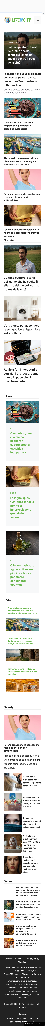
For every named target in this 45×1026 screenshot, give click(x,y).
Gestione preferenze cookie (34, 1024)
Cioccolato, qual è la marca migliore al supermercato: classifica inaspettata (18, 125)
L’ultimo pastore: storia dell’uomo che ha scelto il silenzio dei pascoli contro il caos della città (23, 54)
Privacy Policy (33, 959)
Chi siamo (9, 959)
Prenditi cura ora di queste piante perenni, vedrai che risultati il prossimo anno (28, 904)
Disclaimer (22, 962)
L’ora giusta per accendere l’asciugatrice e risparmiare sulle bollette (22, 329)
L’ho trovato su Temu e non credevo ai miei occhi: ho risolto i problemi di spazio (28, 917)
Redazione (20, 959)
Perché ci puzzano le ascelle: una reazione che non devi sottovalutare (22, 197)
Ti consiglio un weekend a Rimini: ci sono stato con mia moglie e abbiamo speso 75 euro (22, 161)
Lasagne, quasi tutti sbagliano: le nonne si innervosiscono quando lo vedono (21, 232)
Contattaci (22, 1007)
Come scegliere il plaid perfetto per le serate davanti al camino (26, 943)
